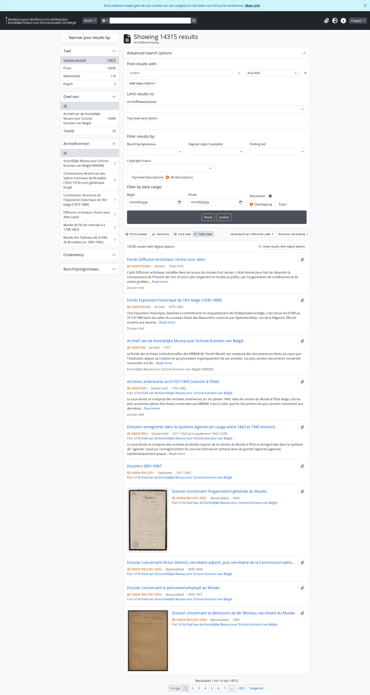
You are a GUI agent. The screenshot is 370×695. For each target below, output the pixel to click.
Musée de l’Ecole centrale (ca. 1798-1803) (89, 227)
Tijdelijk (89, 132)
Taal (67, 50)
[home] (42, 20)
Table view (205, 234)
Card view (184, 234)
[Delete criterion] (305, 73)
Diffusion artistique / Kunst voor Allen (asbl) (89, 214)
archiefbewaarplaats (142, 102)
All (65, 106)
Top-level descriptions (148, 177)
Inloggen (357, 20)
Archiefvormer (76, 143)
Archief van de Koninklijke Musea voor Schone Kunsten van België (89, 118)
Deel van (71, 96)
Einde (192, 195)
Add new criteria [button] (141, 83)
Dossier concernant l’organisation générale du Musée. (219, 491)
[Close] (365, 5)
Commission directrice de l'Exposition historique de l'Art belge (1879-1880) (89, 200)
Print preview (138, 234)
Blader (88, 20)
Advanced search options (149, 53)
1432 (241, 688)
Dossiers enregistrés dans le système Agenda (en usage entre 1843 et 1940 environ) (201, 427)
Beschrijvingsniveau (81, 269)
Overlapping (263, 204)
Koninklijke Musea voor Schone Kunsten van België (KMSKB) (89, 163)
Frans (89, 69)
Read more (160, 282)
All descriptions (182, 177)
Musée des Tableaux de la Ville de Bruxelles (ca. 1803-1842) (89, 239)
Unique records (89, 61)
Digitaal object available (205, 144)
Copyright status (139, 161)
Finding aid (258, 144)
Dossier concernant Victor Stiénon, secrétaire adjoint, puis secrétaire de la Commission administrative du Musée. (212, 562)
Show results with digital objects (283, 246)
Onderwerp (73, 254)
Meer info (252, 5)
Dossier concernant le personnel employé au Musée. (173, 587)
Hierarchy (162, 234)
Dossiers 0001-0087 (144, 466)
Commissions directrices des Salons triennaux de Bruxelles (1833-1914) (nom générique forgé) (89, 180)
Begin (131, 195)
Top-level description (142, 118)
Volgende (256, 688)
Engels (89, 85)
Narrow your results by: (90, 37)
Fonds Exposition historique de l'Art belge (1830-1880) (174, 300)
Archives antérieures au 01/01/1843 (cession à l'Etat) (173, 381)
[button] (326, 20)
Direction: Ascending (292, 234)
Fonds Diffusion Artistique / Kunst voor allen (166, 259)
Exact (283, 204)
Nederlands (89, 77)
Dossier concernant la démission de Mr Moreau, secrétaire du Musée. (234, 613)
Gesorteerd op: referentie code (250, 234)
